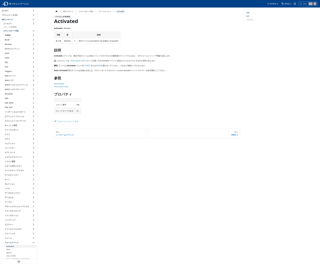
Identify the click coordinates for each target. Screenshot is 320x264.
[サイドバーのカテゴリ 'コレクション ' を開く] (33, 143)
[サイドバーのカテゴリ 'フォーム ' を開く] (33, 238)
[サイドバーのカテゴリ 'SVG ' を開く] (33, 67)
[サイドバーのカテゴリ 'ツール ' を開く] (33, 188)
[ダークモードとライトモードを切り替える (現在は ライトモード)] (295, 4)
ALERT (98, 65)
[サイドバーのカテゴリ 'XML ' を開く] (33, 98)
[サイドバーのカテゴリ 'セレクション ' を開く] (33, 184)
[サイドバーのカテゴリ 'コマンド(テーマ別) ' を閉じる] (33, 31)
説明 (247, 13)
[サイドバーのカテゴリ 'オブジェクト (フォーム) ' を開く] (33, 116)
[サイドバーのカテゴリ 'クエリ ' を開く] (33, 134)
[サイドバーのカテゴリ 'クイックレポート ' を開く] (33, 130)
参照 (247, 16)
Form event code (78, 60)
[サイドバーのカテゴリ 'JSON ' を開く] (33, 53)
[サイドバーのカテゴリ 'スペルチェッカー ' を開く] (33, 175)
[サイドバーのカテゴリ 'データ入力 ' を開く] (33, 197)
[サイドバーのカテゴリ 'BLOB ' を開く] (33, 40)
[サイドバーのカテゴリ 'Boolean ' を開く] (33, 44)
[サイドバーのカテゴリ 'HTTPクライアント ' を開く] (33, 49)
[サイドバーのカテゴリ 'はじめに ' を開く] (33, 11)
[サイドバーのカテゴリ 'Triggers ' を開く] (33, 71)
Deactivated (59, 83)
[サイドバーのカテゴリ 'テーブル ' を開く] (33, 202)
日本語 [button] (287, 4)
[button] (19, 23)
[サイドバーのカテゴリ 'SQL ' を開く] (33, 62)
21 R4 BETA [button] (271, 4)
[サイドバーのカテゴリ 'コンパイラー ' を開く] (33, 148)
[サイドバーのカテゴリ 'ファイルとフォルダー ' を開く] (33, 229)
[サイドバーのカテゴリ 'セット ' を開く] (33, 179)
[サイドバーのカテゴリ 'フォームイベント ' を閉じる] (33, 242)
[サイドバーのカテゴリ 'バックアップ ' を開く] (33, 220)
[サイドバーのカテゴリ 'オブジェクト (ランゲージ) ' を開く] (33, 121)
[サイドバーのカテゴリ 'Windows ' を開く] (33, 94)
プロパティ (250, 20)
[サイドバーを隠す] (19, 261)
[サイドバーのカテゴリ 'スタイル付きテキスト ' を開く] (33, 166)
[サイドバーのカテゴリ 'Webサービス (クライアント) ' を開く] (33, 85)
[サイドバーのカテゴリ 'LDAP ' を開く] (33, 58)
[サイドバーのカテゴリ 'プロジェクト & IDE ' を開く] (33, 15)
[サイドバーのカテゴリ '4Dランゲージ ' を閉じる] (33, 20)
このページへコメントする (67, 121)
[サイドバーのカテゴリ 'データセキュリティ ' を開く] (33, 193)
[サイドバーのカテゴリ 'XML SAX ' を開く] (33, 107)
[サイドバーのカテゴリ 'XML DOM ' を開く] (33, 103)
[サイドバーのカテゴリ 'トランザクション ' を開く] (33, 215)
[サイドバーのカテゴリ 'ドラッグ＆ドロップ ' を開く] (33, 211)
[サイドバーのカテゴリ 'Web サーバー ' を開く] (33, 76)
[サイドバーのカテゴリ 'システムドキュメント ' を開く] (33, 157)
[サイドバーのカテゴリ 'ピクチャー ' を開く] (33, 224)
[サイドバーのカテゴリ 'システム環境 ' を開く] (33, 161)
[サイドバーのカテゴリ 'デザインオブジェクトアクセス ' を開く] (33, 206)
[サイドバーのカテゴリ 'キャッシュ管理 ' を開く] (33, 125)
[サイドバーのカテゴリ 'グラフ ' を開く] (33, 139)
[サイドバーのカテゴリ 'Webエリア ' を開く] (33, 80)
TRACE (87, 65)
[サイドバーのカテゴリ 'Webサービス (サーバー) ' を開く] (33, 89)
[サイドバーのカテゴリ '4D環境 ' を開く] (33, 35)
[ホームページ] (56, 11)
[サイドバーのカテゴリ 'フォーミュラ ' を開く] (33, 233)
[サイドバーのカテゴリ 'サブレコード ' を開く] (33, 152)
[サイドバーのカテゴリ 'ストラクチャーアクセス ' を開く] (33, 170)
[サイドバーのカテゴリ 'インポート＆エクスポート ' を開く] (33, 112)
